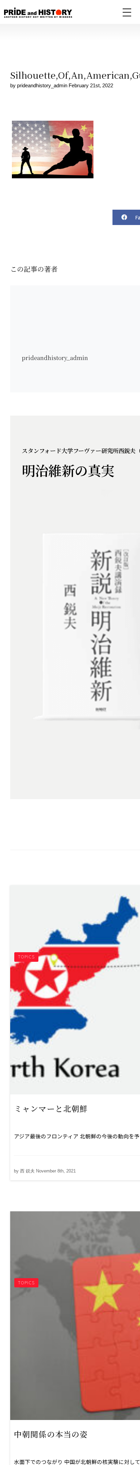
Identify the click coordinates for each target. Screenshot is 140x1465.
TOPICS (26, 956)
